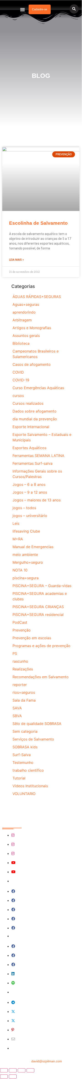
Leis (15, 523)
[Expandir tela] (13, 1070)
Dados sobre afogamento (34, 411)
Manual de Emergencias (32, 546)
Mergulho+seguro (27, 562)
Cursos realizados (27, 403)
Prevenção (21, 630)
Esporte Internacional (30, 426)
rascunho (20, 661)
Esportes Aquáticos (29, 447)
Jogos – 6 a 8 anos (28, 484)
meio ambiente (25, 554)
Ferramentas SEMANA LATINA (38, 455)
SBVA (17, 715)
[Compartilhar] (21, 1070)
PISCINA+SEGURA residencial (38, 614)
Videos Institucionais (30, 786)
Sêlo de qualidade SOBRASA (36, 723)
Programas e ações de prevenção (41, 645)
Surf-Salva (21, 754)
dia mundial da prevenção (34, 419)
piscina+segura (25, 578)
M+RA (17, 539)
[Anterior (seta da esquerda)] (4, 1076)
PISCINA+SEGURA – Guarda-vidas (41, 585)
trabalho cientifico (28, 770)
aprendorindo (24, 312)
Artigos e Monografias (31, 327)
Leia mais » (16, 259)
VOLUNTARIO (23, 793)
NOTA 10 (19, 570)
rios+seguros (23, 692)
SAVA (17, 708)
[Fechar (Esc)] (30, 1070)
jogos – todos (24, 508)
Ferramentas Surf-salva (32, 463)
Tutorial (18, 778)
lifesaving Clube (26, 531)
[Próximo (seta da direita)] (13, 1076)
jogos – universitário (29, 515)
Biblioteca (21, 343)
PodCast (19, 622)
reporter (19, 684)
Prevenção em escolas (31, 638)
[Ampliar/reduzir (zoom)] (4, 1070)
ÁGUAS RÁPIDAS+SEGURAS (36, 296)
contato (41, 1061)
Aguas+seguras (25, 304)
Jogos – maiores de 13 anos (36, 500)
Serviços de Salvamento (33, 739)
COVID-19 (20, 380)
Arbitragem (22, 320)
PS (14, 653)
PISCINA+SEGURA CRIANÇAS (38, 606)
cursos (18, 395)
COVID (18, 372)
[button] (22, 9)
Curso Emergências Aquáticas (38, 387)
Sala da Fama (24, 700)
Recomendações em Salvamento (40, 677)
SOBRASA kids (24, 747)
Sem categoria (24, 731)
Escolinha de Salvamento (38, 223)
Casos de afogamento (31, 364)
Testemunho (22, 762)
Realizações (22, 669)
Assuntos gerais (26, 335)
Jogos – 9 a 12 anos (29, 492)
